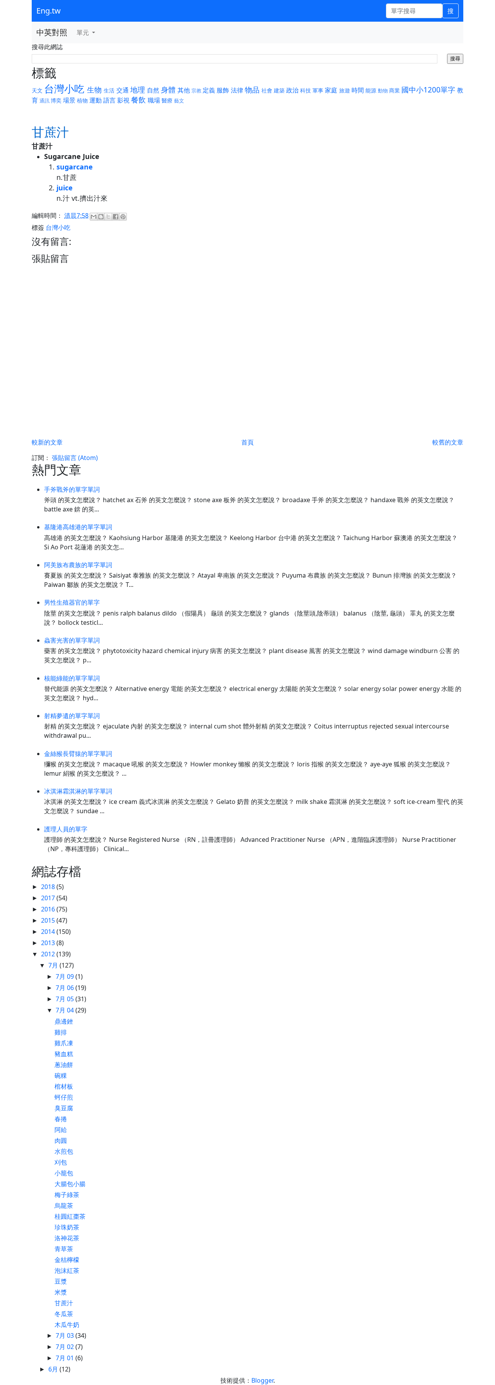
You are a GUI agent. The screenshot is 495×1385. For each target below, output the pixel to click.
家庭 (331, 90)
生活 (109, 90)
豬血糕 (64, 1054)
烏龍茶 (64, 1205)
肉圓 (61, 1140)
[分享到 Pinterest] (123, 217)
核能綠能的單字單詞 (72, 678)
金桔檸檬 (67, 1259)
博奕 (56, 100)
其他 (184, 90)
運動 (95, 100)
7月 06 (65, 987)
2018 (48, 886)
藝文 (179, 100)
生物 (94, 89)
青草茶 (64, 1249)
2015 (48, 920)
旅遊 (344, 90)
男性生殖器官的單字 (72, 602)
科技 (305, 90)
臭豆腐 (64, 1108)
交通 (122, 90)
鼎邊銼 (64, 1021)
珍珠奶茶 (67, 1227)
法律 (237, 90)
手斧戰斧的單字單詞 (72, 489)
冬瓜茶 (64, 1314)
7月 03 (65, 1335)
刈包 (61, 1162)
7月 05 (65, 999)
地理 (137, 89)
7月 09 (65, 976)
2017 (48, 898)
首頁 (247, 442)
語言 (109, 100)
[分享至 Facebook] (115, 217)
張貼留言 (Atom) (75, 457)
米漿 (61, 1292)
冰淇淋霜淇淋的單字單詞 (78, 791)
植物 (82, 100)
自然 (153, 90)
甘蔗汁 (64, 1303)
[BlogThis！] (101, 217)
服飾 (223, 90)
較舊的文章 (447, 442)
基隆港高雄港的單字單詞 (78, 527)
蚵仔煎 (64, 1097)
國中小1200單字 (428, 89)
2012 (48, 954)
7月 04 (65, 1010)
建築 (279, 90)
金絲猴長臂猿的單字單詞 (78, 753)
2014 (48, 931)
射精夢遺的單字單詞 (72, 715)
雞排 (61, 1032)
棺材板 (64, 1086)
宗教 (196, 90)
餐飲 (138, 99)
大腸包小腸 (70, 1184)
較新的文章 (47, 442)
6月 (54, 1369)
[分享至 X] (108, 217)
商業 (394, 90)
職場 (154, 100)
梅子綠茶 (67, 1194)
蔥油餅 (64, 1064)
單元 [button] (83, 32)
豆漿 (61, 1281)
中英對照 (51, 32)
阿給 (61, 1129)
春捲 (61, 1119)
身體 (168, 89)
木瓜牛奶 (67, 1324)
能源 (370, 90)
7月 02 (65, 1346)
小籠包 (64, 1173)
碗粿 (61, 1075)
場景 (69, 100)
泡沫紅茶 (67, 1270)
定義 (209, 90)
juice (64, 187)
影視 (123, 100)
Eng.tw (48, 10)
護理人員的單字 (65, 829)
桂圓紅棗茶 (70, 1216)
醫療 (167, 100)
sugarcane (74, 166)
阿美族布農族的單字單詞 (78, 565)
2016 (48, 909)
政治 (292, 90)
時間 (358, 90)
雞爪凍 (64, 1043)
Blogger (262, 1380)
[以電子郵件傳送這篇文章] (93, 217)
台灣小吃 (64, 89)
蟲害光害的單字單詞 (72, 640)
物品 (252, 89)
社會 (266, 90)
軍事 (317, 90)
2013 (48, 943)
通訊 (44, 100)
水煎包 (64, 1151)
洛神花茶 (67, 1238)
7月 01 (65, 1358)
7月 (54, 965)
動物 (383, 90)
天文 (37, 90)
